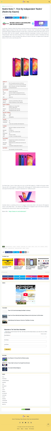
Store (3, 376)
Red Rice (42, 246)
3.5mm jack (5, 122)
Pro (38, 246)
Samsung (4, 382)
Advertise (4, 398)
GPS (3, 131)
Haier (3, 387)
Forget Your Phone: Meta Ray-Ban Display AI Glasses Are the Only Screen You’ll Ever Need (25, 315)
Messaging (5, 142)
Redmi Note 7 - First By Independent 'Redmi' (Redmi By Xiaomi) (18, 267)
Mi (26, 246)
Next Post (47, 272)
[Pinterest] (21, 18)
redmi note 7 (5, 248)
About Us (4, 404)
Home (3, 6)
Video (4, 110)
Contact (26, 428)
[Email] (26, 18)
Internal (4, 102)
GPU (3, 97)
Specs (24, 248)
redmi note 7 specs (18, 248)
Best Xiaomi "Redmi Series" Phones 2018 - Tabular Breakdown (43, 267)
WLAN (4, 127)
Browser (4, 144)
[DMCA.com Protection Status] (25, 409)
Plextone (3, 391)
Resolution (5, 86)
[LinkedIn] (23, 18)
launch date (23, 246)
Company (18, 246)
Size (3, 84)
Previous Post (4, 272)
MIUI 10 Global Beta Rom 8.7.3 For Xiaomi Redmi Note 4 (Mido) (31, 267)
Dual (3, 106)
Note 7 (33, 246)
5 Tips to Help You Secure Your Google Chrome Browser (19, 362)
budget (14, 246)
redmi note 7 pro (11, 248)
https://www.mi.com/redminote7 (17, 211)
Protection (5, 87)
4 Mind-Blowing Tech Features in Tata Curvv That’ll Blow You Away (21, 320)
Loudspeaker (5, 120)
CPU (3, 94)
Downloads (4, 378)
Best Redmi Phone (9, 6)
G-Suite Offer (4, 400)
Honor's (3, 396)
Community (4, 395)
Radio (4, 134)
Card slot (4, 100)
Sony (3, 384)
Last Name (6, 344)
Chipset (4, 92)
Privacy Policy (4, 402)
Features (4, 108)
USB (3, 136)
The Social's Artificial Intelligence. (14, 367)
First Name (6, 339)
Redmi (46, 246)
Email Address (7, 335)
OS (3, 91)
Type (4, 83)
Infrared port (5, 133)
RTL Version (31, 428)
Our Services (4, 393)
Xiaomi (27, 248)
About (22, 428)
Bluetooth (4, 130)
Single (4, 114)
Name (30, 246)
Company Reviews (5, 380)
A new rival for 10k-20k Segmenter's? (6, 267)
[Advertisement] (25, 48)
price (36, 246)
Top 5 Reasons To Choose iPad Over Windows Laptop (18, 358)
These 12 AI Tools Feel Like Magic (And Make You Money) (19, 310)
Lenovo (3, 389)
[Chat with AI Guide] (48, 424)
